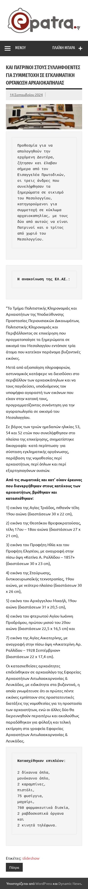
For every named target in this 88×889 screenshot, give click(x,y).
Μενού (20, 47)
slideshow (30, 858)
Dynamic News (69, 883)
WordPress (43, 883)
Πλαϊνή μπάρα (63, 47)
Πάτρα (14, 867)
